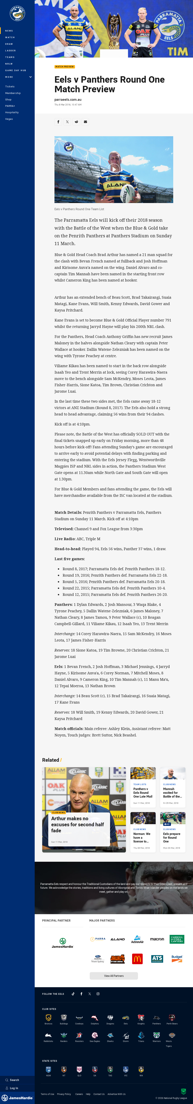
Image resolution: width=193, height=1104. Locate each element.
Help (88, 1094)
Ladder (10, 50)
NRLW (9, 63)
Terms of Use (47, 1094)
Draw (9, 43)
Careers (79, 1094)
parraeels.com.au (67, 99)
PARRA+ (10, 106)
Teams (10, 57)
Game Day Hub (15, 70)
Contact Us (99, 1094)
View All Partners (114, 976)
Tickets (10, 86)
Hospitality (12, 112)
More (9, 76)
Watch (10, 37)
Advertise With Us (117, 1094)
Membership (13, 93)
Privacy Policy (64, 1094)
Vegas (9, 119)
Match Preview (65, 67)
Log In (14, 1088)
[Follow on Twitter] (89, 993)
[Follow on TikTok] (73, 993)
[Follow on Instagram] (98, 993)
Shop (8, 99)
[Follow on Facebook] (81, 993)
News (9, 30)
